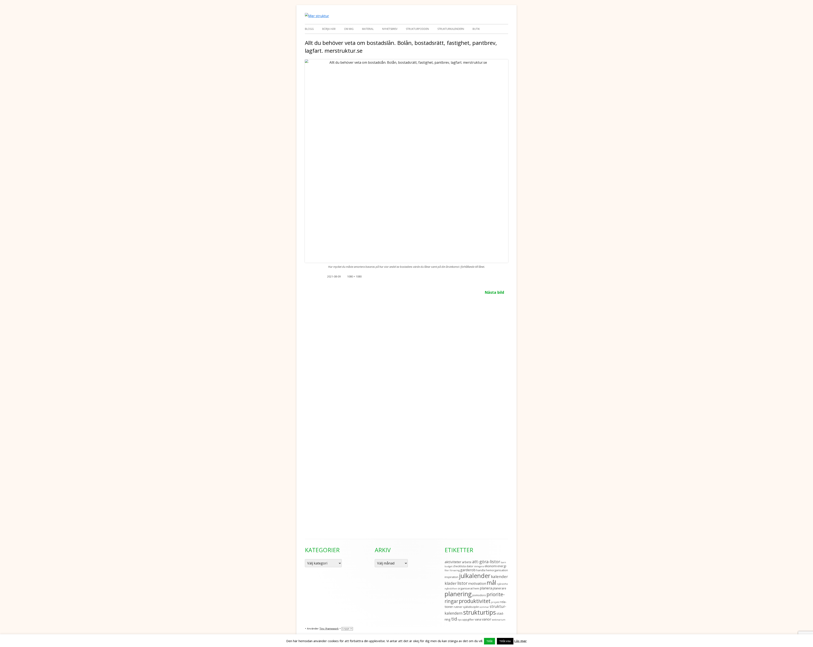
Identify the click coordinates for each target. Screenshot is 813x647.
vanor (486, 619)
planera (486, 588)
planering (458, 594)
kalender (499, 576)
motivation (477, 583)
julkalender (474, 576)
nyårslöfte (502, 583)
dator (469, 566)
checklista (459, 566)
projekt (495, 602)
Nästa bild (494, 292)
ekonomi (491, 566)
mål (491, 582)
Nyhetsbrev (389, 29)
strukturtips (479, 612)
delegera (479, 566)
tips (460, 619)
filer (447, 570)
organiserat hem (468, 588)
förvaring (455, 570)
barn (503, 562)
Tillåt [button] (489, 641)
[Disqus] (406, 354)
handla (480, 570)
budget (448, 566)
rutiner (458, 607)
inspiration (451, 577)
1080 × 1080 (354, 276)
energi (501, 566)
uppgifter (468, 619)
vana (478, 619)
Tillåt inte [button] (505, 641)
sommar (484, 607)
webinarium (498, 619)
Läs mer (520, 641)
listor (462, 583)
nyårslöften (451, 588)
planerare (499, 588)
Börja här (329, 29)
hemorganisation (497, 570)
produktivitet (475, 600)
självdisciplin (471, 607)
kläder (451, 583)
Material (368, 29)
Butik (476, 29)
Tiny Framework (329, 628)
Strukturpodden (417, 29)
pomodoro (479, 595)
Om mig (349, 29)
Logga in (347, 628)
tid (454, 619)
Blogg (309, 29)
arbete (466, 562)
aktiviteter (453, 561)
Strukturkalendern (450, 29)
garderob (468, 569)
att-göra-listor (486, 561)
